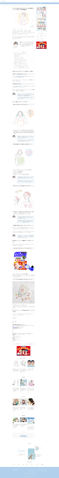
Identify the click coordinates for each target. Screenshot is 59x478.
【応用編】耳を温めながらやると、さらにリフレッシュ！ (20, 62)
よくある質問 (38, 469)
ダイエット (28, 3)
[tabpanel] (16, 366)
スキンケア (18, 3)
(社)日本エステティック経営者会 (29, 474)
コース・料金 (34, 469)
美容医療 (41, 3)
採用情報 (46, 469)
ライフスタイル (36, 3)
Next (33, 384)
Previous (13, 384)
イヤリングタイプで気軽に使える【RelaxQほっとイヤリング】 (21, 66)
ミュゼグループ (42, 469)
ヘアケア (32, 3)
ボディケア (22, 3)
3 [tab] (23, 393)
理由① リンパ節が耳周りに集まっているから (19, 54)
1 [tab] (23, 374)
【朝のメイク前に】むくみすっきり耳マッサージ (19, 58)
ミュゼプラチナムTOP (29, 469)
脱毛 (25, 3)
